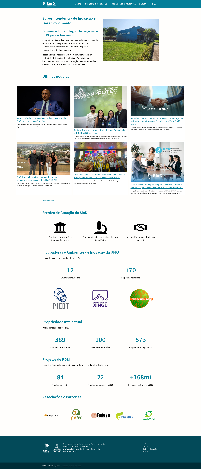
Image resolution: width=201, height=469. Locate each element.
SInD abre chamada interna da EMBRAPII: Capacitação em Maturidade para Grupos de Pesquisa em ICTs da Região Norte (157, 121)
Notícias (146, 451)
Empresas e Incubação (96, 4)
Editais (145, 446)
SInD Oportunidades (150, 449)
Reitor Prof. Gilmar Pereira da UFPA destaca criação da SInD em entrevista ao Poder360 (41, 119)
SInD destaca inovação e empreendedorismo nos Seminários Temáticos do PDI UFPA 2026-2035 (39, 178)
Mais (154, 4)
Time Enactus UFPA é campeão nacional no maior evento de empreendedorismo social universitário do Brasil (99, 176)
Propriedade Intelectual (123, 4)
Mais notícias (48, 200)
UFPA (145, 444)
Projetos (144, 4)
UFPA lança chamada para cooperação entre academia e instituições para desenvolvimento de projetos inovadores (157, 186)
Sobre (78, 4)
